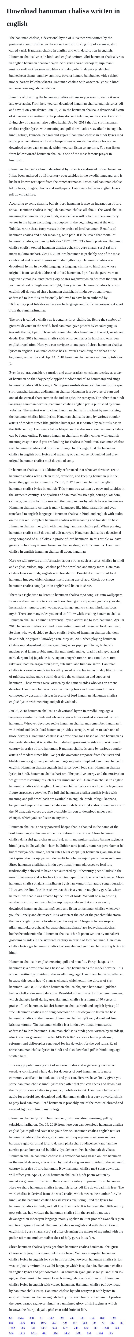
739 (72, 1317)
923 (55, 1327)
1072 (43, 1322)
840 (102, 1317)
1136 (22, 1322)
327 (54, 1322)
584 (11, 1332)
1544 (21, 1317)
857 (75, 1322)
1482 (67, 1332)
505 (111, 1332)
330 (82, 1317)
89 (94, 1322)
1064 (100, 1332)
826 (11, 1322)
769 (23, 1327)
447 (44, 1332)
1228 (106, 1327)
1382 (12, 1327)
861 (89, 1332)
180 (33, 1322)
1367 (44, 1327)
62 (10, 1317)
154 (92, 1317)
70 (103, 1322)
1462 (55, 1332)
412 (112, 1322)
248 (76, 1327)
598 (62, 1317)
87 (121, 1322)
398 (31, 1317)
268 (85, 1322)
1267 (51, 1317)
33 (41, 1317)
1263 (33, 1332)
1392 (113, 1317)
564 (117, 1327)
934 (33, 1327)
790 (64, 1322)
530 (86, 1327)
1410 (22, 1332)
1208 (78, 1332)
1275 (65, 1327)
